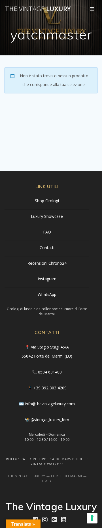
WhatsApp (47, 294)
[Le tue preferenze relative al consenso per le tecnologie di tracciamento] (92, 518)
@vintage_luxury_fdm (50, 419)
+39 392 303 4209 (50, 388)
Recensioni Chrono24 (47, 263)
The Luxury (38, 9)
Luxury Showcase (47, 216)
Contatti (47, 247)
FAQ (47, 232)
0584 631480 (50, 372)
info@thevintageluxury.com (50, 403)
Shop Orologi (47, 200)
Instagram (47, 278)
